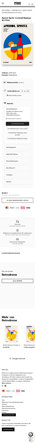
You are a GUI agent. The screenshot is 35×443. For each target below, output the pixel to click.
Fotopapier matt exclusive (17, 128)
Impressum (5, 410)
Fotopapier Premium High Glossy (17, 134)
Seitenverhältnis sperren (15, 95)
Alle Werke (17, 281)
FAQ (3, 400)
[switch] (30, 440)
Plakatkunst (16, 10)
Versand (4, 404)
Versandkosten (15, 195)
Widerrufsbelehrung (8, 406)
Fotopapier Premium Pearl (17, 138)
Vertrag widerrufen (8, 415)
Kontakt (4, 412)
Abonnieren (8, 429)
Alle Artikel (6, 10)
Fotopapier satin (17, 124)
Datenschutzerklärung (8, 408)
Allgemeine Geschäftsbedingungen (12, 402)
